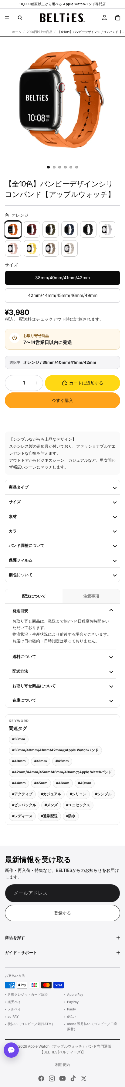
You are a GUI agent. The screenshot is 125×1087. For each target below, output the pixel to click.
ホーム (16, 32)
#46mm (62, 783)
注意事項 (91, 596)
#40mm (19, 761)
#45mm (41, 783)
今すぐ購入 (62, 400)
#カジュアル (51, 794)
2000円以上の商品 (39, 32)
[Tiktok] (73, 1078)
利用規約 (62, 1064)
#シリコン (78, 794)
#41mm (40, 761)
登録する (62, 912)
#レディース (22, 816)
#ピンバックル (24, 805)
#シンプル (103, 794)
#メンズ (51, 805)
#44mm (19, 783)
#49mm (84, 783)
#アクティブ (22, 794)
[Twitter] (83, 1078)
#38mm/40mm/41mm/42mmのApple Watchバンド (55, 750)
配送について (34, 596)
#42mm (62, 761)
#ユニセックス (78, 805)
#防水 (71, 816)
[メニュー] (7, 18)
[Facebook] (41, 1078)
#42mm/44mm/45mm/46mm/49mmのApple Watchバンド (62, 772)
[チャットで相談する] (11, 1050)
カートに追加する (86, 382)
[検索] (20, 17)
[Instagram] (52, 1078)
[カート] (117, 17)
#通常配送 (49, 816)
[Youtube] (62, 1078)
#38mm (18, 739)
